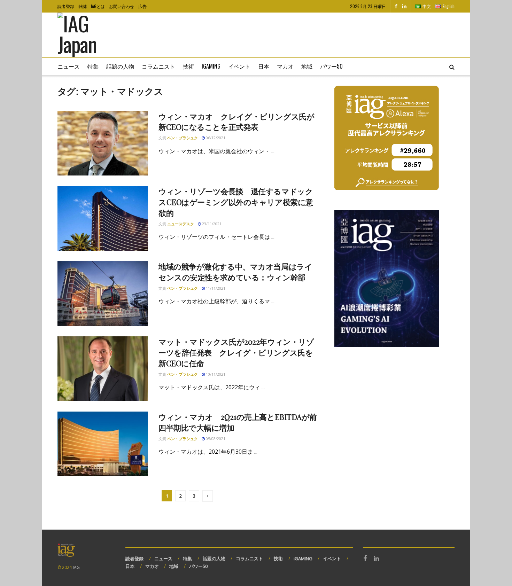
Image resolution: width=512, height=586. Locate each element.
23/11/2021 (211, 223)
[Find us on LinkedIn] (404, 6)
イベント (239, 66)
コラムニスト (158, 66)
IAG (76, 567)
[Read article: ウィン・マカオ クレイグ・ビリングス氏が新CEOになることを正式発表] (102, 143)
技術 (188, 66)
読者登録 (65, 6)
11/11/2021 (215, 288)
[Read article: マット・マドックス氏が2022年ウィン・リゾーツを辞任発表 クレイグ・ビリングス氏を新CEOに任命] (102, 368)
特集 (93, 66)
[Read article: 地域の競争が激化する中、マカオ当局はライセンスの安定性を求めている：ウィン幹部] (102, 293)
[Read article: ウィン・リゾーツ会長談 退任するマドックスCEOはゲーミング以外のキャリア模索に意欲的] (102, 218)
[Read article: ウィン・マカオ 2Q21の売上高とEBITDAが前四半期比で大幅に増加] (102, 444)
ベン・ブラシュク (182, 137)
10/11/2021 (215, 374)
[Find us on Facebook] (396, 6)
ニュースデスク (180, 223)
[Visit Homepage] (87, 35)
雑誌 (82, 6)
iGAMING (303, 558)
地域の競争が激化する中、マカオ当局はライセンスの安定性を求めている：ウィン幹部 (235, 271)
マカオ (285, 66)
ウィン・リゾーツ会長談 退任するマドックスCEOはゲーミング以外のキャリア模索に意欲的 (235, 202)
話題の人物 (120, 66)
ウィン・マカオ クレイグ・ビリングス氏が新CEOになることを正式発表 (236, 121)
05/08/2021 (215, 438)
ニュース (68, 66)
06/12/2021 (215, 137)
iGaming (211, 66)
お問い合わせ (121, 6)
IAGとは (98, 6)
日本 (263, 66)
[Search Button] (452, 66)
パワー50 (331, 66)
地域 (306, 66)
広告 (142, 6)
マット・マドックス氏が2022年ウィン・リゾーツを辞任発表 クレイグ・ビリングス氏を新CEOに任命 (236, 352)
